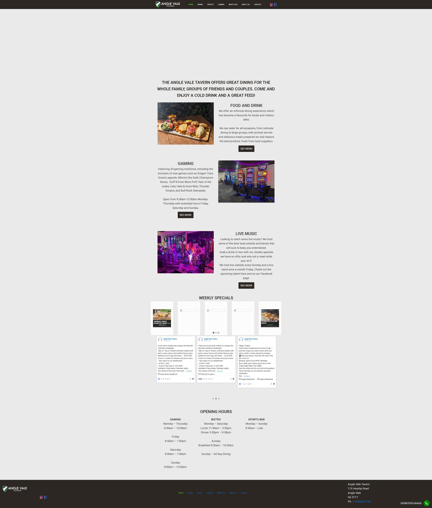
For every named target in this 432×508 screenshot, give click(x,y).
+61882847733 (362, 501)
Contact (258, 4)
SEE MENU (246, 148)
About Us (246, 4)
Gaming (221, 4)
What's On (233, 4)
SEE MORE (186, 215)
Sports (210, 4)
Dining (200, 4)
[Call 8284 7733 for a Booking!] (427, 503)
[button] (213, 332)
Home (191, 4)
